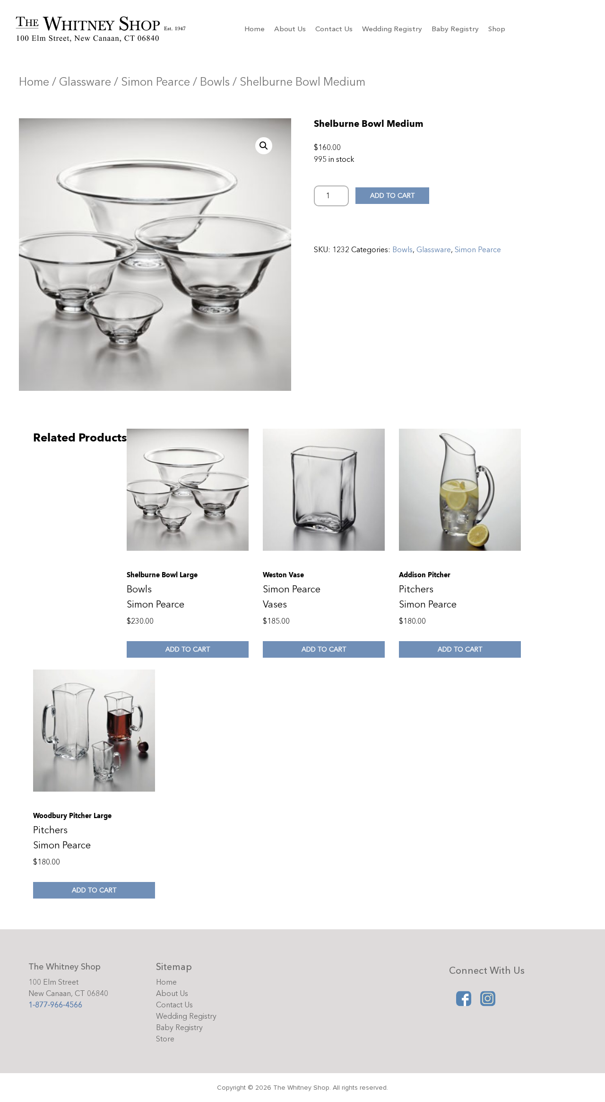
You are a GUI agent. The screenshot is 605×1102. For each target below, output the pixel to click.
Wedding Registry (392, 29)
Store (165, 1039)
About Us (290, 29)
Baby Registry (455, 29)
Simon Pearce (155, 82)
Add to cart (392, 195)
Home (254, 29)
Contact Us (334, 29)
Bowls (215, 82)
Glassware (85, 82)
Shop (496, 29)
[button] (263, 145)
